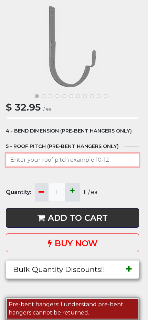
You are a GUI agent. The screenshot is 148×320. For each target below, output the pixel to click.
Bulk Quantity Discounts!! (59, 269)
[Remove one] (41, 192)
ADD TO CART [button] (78, 218)
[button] (16, 46)
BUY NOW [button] (76, 243)
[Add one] (72, 192)
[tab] (72, 269)
